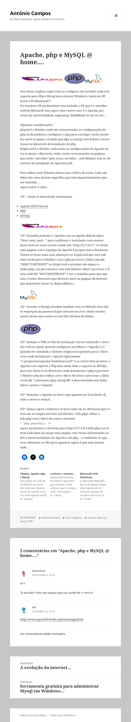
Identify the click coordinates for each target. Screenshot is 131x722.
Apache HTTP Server (34, 206)
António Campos (30, 13)
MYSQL (25, 216)
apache (91, 517)
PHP (23, 211)
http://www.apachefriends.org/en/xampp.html (51, 619)
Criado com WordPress (62, 715)
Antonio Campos (50, 517)
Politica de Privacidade (33, 715)
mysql (23, 521)
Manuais (102, 517)
